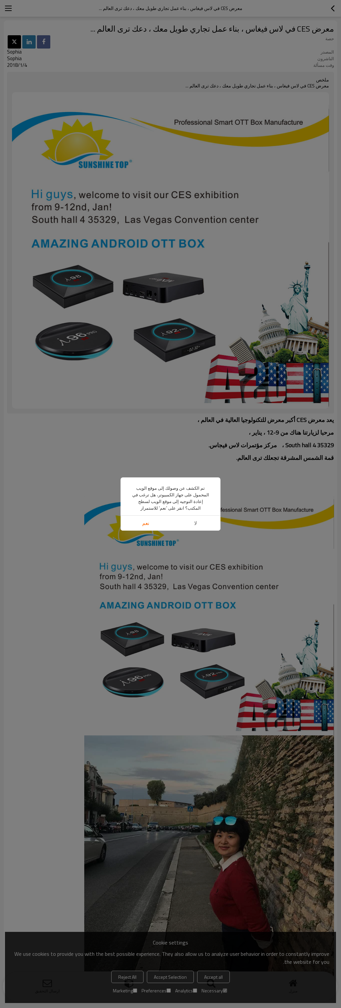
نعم (145, 523)
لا (195, 523)
